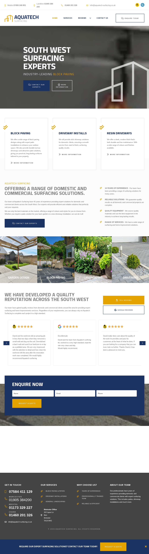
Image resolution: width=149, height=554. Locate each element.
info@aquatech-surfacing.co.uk (102, 5)
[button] (90, 18)
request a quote (113, 546)
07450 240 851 (20, 5)
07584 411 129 (20, 492)
